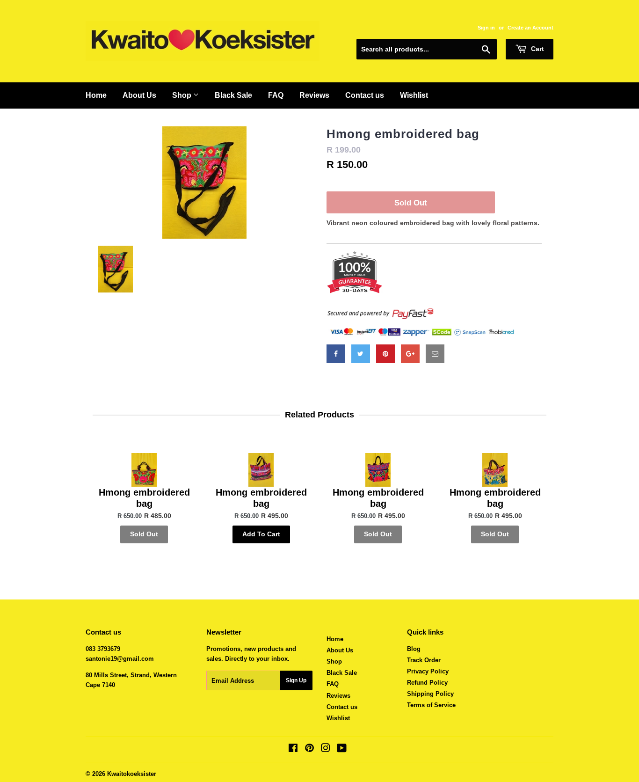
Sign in (486, 27)
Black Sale (233, 95)
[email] (435, 353)
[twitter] (360, 353)
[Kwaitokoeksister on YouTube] (342, 749)
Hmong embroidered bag (403, 134)
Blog (414, 648)
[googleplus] (410, 353)
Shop (182, 95)
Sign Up (296, 680)
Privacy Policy (428, 671)
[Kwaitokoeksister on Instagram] (325, 749)
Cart (536, 48)
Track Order (424, 660)
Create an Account (530, 27)
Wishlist (414, 95)
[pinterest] (385, 353)
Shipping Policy (430, 693)
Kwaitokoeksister (131, 773)
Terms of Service (431, 705)
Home (96, 95)
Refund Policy (427, 682)
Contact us (364, 95)
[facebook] (336, 353)
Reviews (314, 95)
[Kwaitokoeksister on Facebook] (293, 749)
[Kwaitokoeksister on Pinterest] (309, 749)
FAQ (275, 95)
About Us (139, 95)
